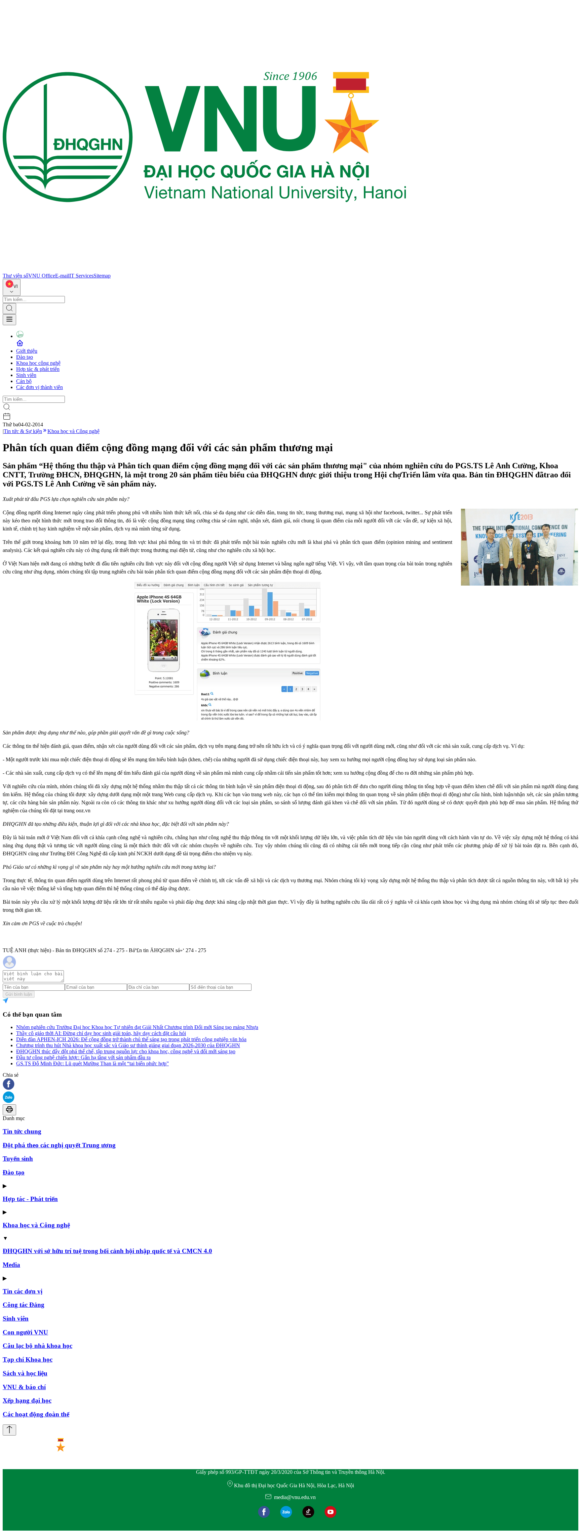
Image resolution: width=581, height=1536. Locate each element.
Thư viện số (15, 276)
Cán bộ (24, 381)
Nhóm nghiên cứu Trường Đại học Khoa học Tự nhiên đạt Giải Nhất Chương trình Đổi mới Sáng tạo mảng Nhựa (137, 1027)
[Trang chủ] (204, 269)
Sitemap (102, 276)
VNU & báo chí (24, 1387)
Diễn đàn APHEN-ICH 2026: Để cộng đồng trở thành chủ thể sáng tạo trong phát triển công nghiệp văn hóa (131, 1039)
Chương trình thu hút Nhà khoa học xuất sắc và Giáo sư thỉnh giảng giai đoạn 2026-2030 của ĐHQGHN (128, 1045)
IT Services (81, 276)
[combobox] (12, 287)
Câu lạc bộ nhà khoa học (37, 1345)
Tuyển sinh (18, 1158)
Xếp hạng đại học (27, 1400)
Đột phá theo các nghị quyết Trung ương (59, 1145)
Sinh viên (26, 375)
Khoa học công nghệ (38, 363)
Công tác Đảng (23, 1304)
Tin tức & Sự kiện (23, 431)
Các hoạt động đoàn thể (36, 1414)
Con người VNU (25, 1332)
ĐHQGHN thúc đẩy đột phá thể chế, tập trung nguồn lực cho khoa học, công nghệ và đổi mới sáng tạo (125, 1051)
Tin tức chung (22, 1131)
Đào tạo (24, 357)
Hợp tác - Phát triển (30, 1198)
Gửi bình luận (18, 994)
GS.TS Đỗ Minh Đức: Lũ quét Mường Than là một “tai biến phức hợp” (92, 1063)
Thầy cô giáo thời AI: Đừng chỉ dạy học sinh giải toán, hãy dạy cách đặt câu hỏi (101, 1033)
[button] (290, 1084)
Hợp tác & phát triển (38, 369)
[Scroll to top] (9, 1430)
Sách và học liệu (25, 1373)
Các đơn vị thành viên (39, 387)
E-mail (62, 276)
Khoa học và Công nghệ (73, 431)
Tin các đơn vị (22, 1291)
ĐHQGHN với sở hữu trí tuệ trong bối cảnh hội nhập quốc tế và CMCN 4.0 (107, 1250)
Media (11, 1264)
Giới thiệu (26, 351)
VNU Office (41, 276)
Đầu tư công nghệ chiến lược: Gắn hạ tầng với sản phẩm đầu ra (83, 1057)
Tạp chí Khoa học (27, 1359)
